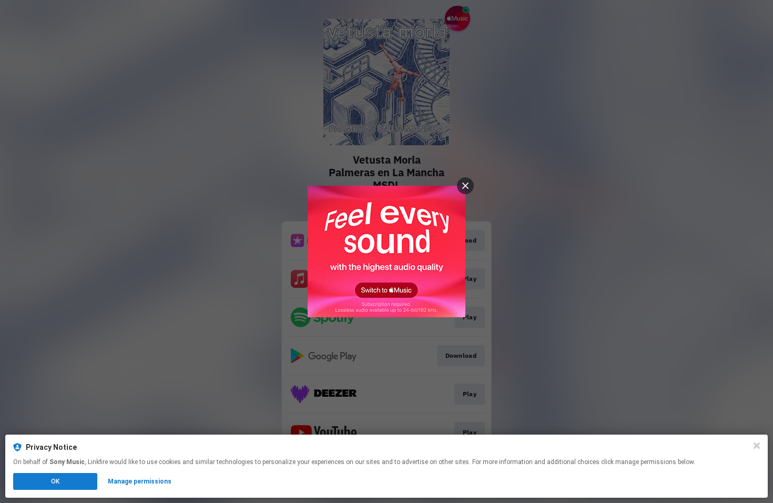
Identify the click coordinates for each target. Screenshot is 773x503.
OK (55, 481)
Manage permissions (139, 481)
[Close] (756, 445)
